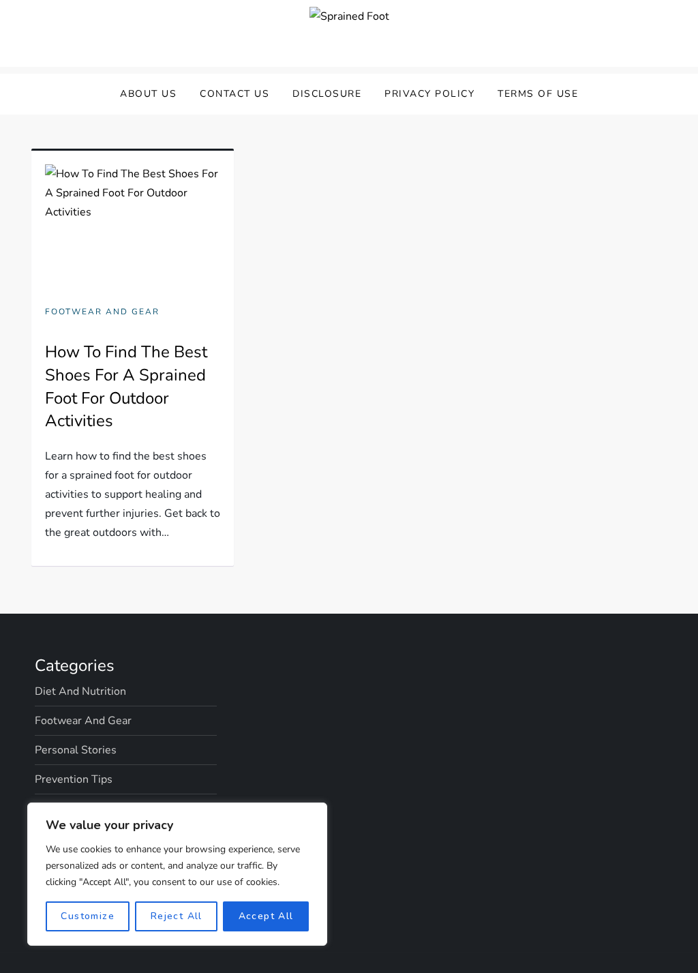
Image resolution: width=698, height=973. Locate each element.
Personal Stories (76, 750)
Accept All (266, 916)
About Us (148, 93)
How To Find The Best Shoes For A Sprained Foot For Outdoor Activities (126, 386)
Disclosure (326, 93)
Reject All (176, 916)
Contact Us (234, 93)
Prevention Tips (73, 779)
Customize (88, 916)
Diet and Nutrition (80, 691)
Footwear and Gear (102, 312)
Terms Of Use (538, 93)
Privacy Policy (429, 93)
